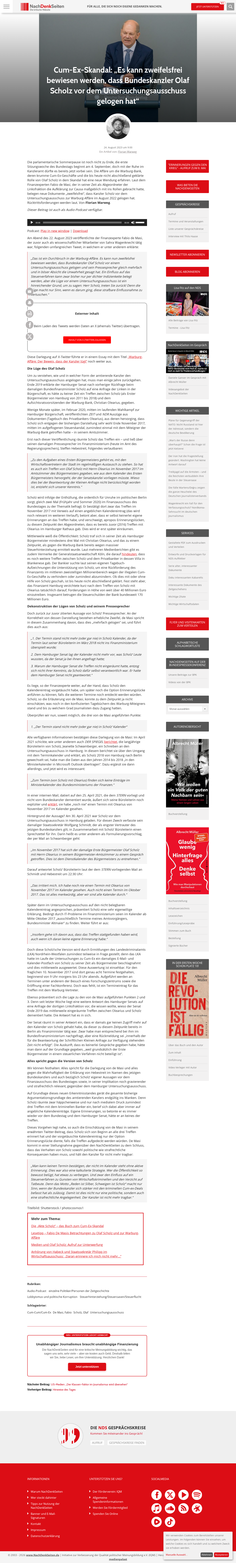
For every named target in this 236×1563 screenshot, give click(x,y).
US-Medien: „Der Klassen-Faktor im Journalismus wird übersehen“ (89, 1384)
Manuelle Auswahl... (177, 1554)
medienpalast (118, 1559)
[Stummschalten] (133, 222)
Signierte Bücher (178, 945)
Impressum (38, 1530)
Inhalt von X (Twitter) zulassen (87, 339)
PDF (30, 314)
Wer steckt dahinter (43, 1498)
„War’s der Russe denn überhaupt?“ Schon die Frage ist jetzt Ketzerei (186, 444)
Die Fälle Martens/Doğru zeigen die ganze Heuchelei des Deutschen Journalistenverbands (187, 492)
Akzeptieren (221, 1554)
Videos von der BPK (179, 682)
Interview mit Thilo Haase (183, 236)
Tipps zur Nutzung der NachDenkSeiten (45, 1506)
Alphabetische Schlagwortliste (187, 644)
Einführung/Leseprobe (181, 923)
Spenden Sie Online (105, 1514)
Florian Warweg (127, 151)
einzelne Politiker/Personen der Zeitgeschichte (79, 1291)
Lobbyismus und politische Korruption (52, 1297)
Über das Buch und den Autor (185, 1045)
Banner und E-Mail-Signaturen (43, 1516)
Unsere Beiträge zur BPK (182, 674)
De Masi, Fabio (62, 1312)
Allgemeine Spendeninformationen (108, 1500)
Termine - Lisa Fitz (179, 327)
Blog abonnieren (187, 272)
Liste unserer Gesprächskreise (186, 228)
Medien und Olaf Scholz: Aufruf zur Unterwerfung (67, 1245)
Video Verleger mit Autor (182, 1067)
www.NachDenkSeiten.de (42, 1555)
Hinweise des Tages (64, 1389)
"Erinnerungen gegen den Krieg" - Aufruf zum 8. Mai (187, 166)
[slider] (140, 222)
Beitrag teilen (30, 291)
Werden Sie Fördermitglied (110, 1508)
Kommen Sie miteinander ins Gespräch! (116, 1433)
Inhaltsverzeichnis (179, 908)
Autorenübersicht (187, 727)
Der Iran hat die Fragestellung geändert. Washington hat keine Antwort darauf (187, 460)
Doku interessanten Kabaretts (185, 577)
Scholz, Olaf (80, 1312)
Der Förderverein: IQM (107, 1492)
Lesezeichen (175, 915)
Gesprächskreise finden (126, 1443)
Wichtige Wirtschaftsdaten (183, 604)
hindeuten (129, 554)
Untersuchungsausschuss (107, 1312)
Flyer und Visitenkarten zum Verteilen (187, 623)
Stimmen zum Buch (179, 930)
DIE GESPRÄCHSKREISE (118, 1427)
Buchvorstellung (177, 814)
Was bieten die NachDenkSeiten (187, 186)
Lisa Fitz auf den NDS (187, 288)
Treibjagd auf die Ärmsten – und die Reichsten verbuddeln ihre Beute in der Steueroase (187, 476)
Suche (230, 6)
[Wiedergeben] (32, 222)
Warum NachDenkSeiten (47, 1492)
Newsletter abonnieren (187, 254)
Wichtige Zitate (177, 596)
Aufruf (172, 214)
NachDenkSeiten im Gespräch (187, 345)
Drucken (30, 303)
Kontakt (36, 1524)
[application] (87, 222)
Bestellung (174, 938)
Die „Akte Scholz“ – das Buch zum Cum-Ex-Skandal (67, 1226)
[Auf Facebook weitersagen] (30, 327)
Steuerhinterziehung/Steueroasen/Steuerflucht (110, 1297)
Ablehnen (206, 1554)
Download (80, 231)
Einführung (175, 1060)
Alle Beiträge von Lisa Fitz (183, 320)
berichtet (110, 742)
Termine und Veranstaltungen (185, 221)
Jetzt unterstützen (210, 5)
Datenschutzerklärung (45, 1536)
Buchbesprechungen (180, 1075)
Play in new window (55, 231)
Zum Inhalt (174, 1052)
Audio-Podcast (36, 1291)
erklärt (52, 804)
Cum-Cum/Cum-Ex (39, 1312)
